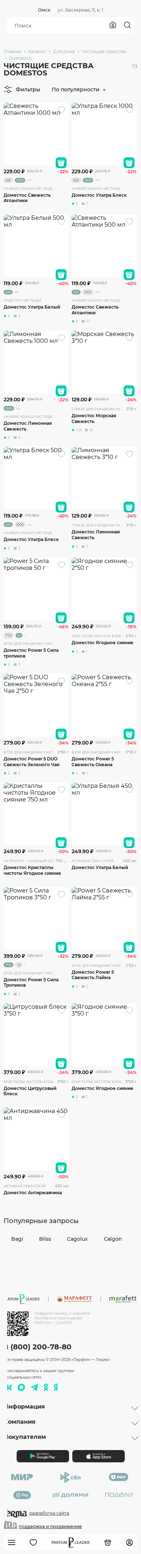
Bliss (45, 1239)
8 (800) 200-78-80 (38, 1347)
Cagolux (77, 1239)
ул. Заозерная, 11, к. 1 (80, 10)
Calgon (113, 1239)
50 (19, 635)
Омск (44, 10)
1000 (20, 180)
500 (8, 180)
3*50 (8, 635)
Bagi (17, 1239)
